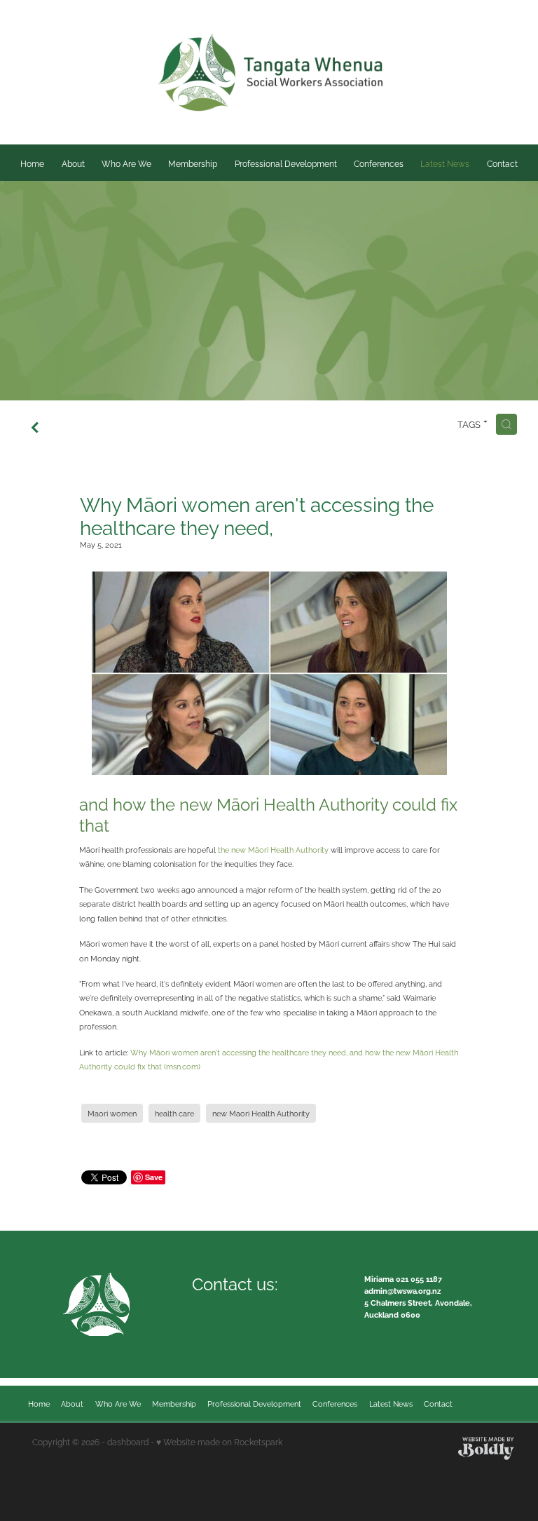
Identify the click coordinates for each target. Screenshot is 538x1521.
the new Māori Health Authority (273, 849)
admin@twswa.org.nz (402, 1290)
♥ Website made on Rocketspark (219, 1441)
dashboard (128, 1441)
